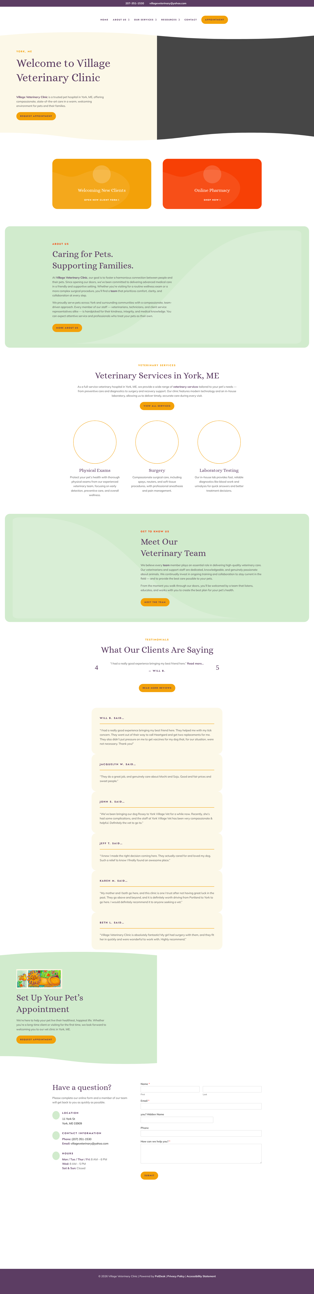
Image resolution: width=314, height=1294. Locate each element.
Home (104, 20)
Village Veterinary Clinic (32, 97)
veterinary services (185, 386)
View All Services (157, 405)
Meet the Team (155, 602)
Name (145, 1084)
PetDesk (160, 1276)
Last (205, 1094)
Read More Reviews (157, 687)
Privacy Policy (176, 1276)
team (114, 291)
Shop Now (211, 199)
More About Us (67, 327)
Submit (149, 1175)
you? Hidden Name (152, 1114)
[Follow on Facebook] (157, 1283)
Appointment (214, 19)
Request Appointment (36, 116)
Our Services (144, 20)
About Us (119, 20)
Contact (190, 20)
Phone (145, 1127)
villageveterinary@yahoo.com (89, 1143)
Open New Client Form (101, 199)
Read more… (195, 663)
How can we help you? (155, 1141)
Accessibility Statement (201, 1276)
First (143, 1094)
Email (145, 1100)
